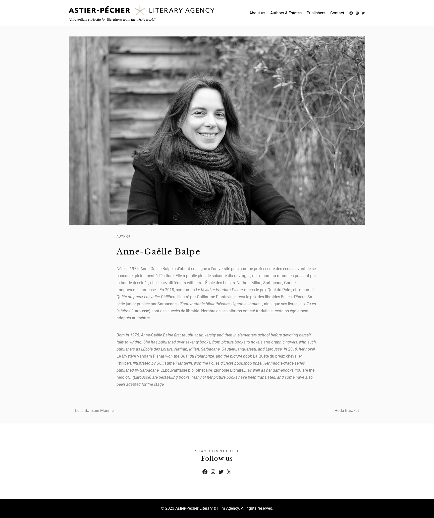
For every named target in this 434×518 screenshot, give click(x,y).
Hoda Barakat (347, 410)
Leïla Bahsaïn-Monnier (95, 410)
